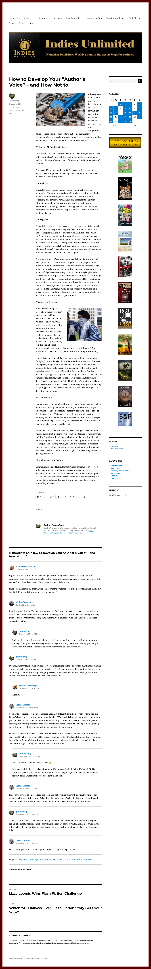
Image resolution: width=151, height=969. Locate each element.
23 (125, 117)
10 (130, 108)
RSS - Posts (115, 446)
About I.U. (28, 18)
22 (121, 117)
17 (130, 113)
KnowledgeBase (95, 18)
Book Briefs (115, 468)
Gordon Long (14, 101)
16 (125, 113)
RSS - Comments (117, 449)
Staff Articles (14, 107)
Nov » (135, 125)
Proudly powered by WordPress (35, 959)
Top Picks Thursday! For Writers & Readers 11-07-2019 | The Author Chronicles (56, 859)
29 (121, 121)
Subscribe (58, 18)
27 (111, 121)
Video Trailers (116, 478)
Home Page (14, 18)
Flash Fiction (135, 18)
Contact (34, 23)
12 (139, 108)
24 (130, 117)
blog (91, 530)
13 (111, 113)
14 (116, 113)
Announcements (117, 466)
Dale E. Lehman (23, 705)
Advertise (43, 18)
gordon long (25, 631)
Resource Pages (16, 23)
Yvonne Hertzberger (25, 566)
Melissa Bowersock (25, 602)
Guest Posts (115, 473)
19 (139, 113)
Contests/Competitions (120, 471)
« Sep (115, 125)
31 (130, 121)
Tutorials (114, 476)
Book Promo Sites (114, 18)
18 (135, 113)
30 (125, 121)
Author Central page (51, 533)
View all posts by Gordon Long (71, 533)
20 (111, 117)
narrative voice (14, 110)
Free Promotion (73, 18)
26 (139, 117)
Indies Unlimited (15, 959)
